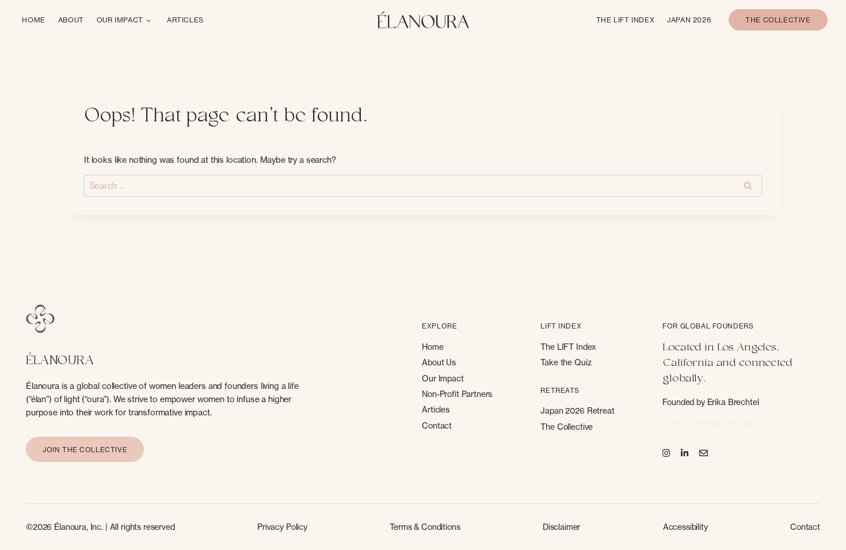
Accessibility (685, 527)
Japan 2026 (689, 20)
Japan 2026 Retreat (577, 410)
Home (33, 20)
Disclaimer (562, 527)
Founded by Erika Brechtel (710, 402)
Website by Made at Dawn (710, 422)
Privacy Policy (282, 527)
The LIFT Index (568, 347)
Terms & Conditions (425, 527)
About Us (439, 362)
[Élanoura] (423, 20)
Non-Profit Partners (457, 394)
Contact (437, 425)
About (71, 20)
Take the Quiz (565, 362)
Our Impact (120, 20)
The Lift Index (625, 20)
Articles (185, 20)
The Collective (566, 426)
